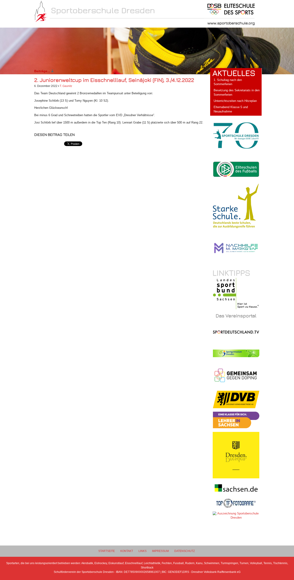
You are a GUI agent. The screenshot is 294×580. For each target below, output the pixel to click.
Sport (105, 23)
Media (154, 23)
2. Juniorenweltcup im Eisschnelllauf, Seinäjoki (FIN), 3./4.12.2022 (114, 80)
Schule (81, 23)
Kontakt (126, 550)
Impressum (160, 550)
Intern (130, 23)
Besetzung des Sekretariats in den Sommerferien (237, 92)
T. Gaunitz (66, 85)
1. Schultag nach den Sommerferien (228, 82)
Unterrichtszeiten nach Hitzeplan (235, 101)
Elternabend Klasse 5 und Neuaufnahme (231, 109)
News (57, 23)
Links (143, 550)
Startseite (106, 550)
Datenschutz (184, 550)
